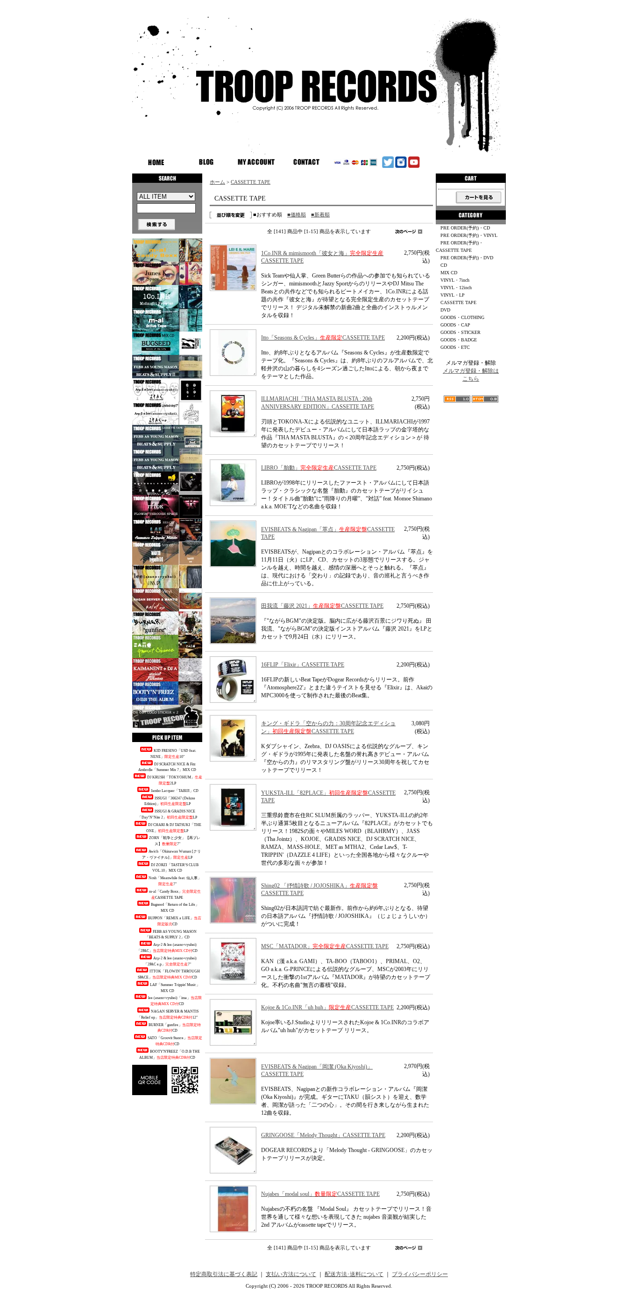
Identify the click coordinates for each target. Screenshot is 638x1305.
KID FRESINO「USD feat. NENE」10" (173, 754)
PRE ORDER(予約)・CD (465, 227)
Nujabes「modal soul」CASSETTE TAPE (320, 1194)
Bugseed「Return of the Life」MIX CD (175, 907)
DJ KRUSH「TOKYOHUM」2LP (174, 780)
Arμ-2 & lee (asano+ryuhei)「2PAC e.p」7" (170, 961)
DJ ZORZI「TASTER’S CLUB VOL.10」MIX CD (174, 868)
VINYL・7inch (454, 280)
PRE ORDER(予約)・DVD (466, 257)
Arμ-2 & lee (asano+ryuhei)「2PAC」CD (167, 948)
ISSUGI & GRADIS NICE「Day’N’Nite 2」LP (167, 814)
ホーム (217, 182)
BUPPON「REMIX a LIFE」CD (174, 921)
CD (443, 265)
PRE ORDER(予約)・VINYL (468, 235)
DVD (445, 309)
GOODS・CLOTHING (462, 317)
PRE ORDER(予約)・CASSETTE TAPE (459, 246)
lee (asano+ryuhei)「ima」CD (175, 1001)
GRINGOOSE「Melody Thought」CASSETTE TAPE (323, 1135)
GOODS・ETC (455, 347)
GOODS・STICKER (460, 332)
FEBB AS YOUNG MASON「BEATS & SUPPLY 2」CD (171, 935)
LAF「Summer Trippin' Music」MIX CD (175, 988)
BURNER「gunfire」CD (175, 1028)
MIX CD (448, 272)
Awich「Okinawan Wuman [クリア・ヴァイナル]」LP (171, 854)
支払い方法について (291, 1274)
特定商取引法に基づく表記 (223, 1274)
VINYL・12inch (456, 287)
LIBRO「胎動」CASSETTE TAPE (318, 468)
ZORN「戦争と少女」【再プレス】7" (174, 841)
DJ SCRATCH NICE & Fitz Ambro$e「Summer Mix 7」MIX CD (167, 767)
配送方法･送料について (354, 1274)
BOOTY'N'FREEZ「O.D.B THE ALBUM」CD (169, 1054)
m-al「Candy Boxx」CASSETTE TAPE (175, 894)
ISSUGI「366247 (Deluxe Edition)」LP (169, 801)
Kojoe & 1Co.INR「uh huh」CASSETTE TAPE (327, 1007)
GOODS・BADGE (458, 339)
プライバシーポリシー (420, 1274)
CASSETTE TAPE (250, 182)
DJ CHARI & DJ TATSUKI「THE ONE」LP (173, 828)
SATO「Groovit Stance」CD (175, 1041)
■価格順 (296, 214)
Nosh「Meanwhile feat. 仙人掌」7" (175, 881)
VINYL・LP (452, 295)
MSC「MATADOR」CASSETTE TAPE (325, 946)
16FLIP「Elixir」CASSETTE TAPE (302, 664)
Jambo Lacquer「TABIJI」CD (174, 791)
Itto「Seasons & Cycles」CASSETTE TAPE (323, 337)
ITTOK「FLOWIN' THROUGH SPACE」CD (169, 974)
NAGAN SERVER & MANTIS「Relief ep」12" (168, 1014)
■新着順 (320, 214)
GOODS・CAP (455, 324)
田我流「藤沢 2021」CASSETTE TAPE (322, 606)
